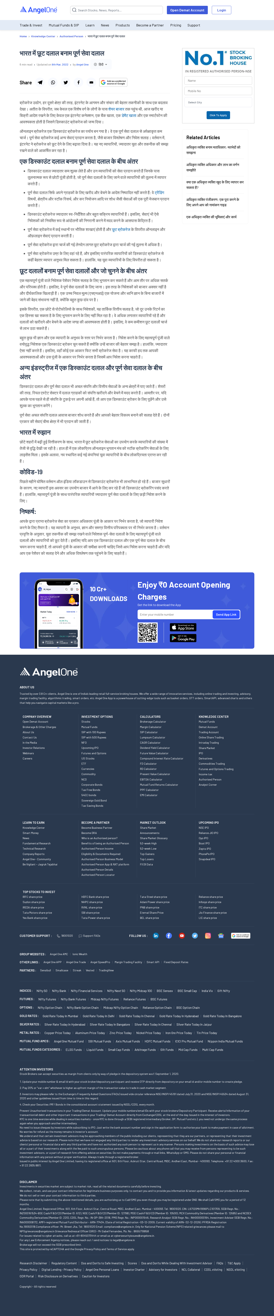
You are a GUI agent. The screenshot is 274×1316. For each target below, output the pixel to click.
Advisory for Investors (163, 1269)
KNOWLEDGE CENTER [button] (213, 716)
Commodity (88, 774)
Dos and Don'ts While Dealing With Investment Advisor (176, 1263)
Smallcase (62, 970)
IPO (201, 753)
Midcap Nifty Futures (105, 999)
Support (194, 25)
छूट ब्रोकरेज (121, 229)
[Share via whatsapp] (53, 82)
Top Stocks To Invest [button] (39, 892)
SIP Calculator (149, 732)
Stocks (85, 721)
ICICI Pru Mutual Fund (189, 1041)
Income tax (205, 774)
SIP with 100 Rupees (93, 732)
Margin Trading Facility (128, 962)
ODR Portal (27, 1276)
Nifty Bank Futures (73, 999)
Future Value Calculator (154, 753)
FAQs (219, 1263)
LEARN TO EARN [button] (34, 822)
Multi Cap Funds (212, 1049)
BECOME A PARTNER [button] (95, 822)
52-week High (148, 843)
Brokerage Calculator (153, 721)
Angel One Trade (76, 962)
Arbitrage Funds (145, 1049)
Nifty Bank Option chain (83, 1007)
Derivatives (205, 758)
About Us (28, 732)
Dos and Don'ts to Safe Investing (102, 1263)
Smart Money (31, 833)
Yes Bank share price (35, 917)
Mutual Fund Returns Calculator (159, 784)
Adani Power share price (154, 902)
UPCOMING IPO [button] (209, 822)
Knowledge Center (34, 827)
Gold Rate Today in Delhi (99, 1016)
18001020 (67, 935)
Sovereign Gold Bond (94, 800)
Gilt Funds (167, 1049)
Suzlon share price (34, 902)
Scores (132, 1263)
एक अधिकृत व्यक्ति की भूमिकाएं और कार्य (211, 217)
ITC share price (208, 907)
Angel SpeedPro (100, 962)
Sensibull (45, 970)
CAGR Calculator (150, 742)
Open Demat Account (187, 10)
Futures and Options (93, 753)
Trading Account (209, 732)
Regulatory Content (64, 1263)
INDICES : (26, 990)
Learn (89, 25)
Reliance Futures (134, 999)
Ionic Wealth (80, 954)
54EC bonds (88, 795)
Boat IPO (204, 843)
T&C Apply (234, 1263)
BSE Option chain (188, 1007)
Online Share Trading (211, 737)
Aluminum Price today (90, 1033)
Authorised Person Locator (98, 874)
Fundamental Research (37, 843)
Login (221, 10)
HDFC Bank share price (95, 896)
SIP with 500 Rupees (93, 737)
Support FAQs (91, 935)
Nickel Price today (148, 1033)
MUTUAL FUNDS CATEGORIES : (41, 1049)
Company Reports (34, 854)
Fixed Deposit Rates (176, 962)
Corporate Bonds (91, 784)
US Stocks (87, 758)
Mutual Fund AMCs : (35, 1041)
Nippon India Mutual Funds (225, 1041)
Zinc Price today (121, 1033)
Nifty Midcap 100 (141, 991)
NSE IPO (204, 827)
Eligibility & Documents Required (100, 854)
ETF (83, 763)
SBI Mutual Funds (99, 1041)
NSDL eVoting (235, 1269)
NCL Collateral (191, 1269)
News (105, 25)
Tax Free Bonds (90, 789)
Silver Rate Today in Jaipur (194, 1024)
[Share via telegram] (40, 82)
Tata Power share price (95, 917)
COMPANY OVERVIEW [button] (37, 716)
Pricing (175, 25)
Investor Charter (134, 1269)
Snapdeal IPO (207, 859)
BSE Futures (158, 999)
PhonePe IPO (206, 854)
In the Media (30, 742)
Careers (27, 758)
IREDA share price (33, 907)
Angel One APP (53, 962)
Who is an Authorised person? (99, 838)
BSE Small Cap (187, 991)
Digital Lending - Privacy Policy (61, 1269)
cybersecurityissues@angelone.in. (134, 1235)
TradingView (106, 970)
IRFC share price (32, 896)
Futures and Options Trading (216, 769)
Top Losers (147, 859)
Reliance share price (211, 896)
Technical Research (34, 848)
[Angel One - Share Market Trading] (39, 10)
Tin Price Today (207, 1033)
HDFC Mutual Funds (157, 1041)
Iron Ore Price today (178, 1033)
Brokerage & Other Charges (39, 727)
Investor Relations (34, 747)
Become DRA (89, 833)
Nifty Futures (47, 999)
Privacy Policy (92, 1249)
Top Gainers (147, 854)
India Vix (207, 991)
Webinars (28, 753)
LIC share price (208, 917)
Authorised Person (210, 779)
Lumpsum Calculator (152, 737)
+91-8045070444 (85, 1235)
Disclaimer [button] (28, 1182)
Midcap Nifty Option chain (120, 1007)
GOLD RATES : (29, 1016)
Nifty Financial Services (86, 991)
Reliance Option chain (157, 1007)
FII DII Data (146, 864)
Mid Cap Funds (188, 1049)
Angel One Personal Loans (102, 1269)
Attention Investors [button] (36, 1069)
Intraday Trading (209, 742)
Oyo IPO (203, 838)
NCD (84, 779)
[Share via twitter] (65, 82)
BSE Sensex (165, 991)
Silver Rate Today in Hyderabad (65, 1024)
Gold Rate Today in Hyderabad (179, 1016)
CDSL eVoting (213, 1269)
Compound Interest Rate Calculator (161, 758)
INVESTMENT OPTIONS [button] (97, 716)
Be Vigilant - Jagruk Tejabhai (40, 864)
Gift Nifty (223, 991)
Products (123, 25)
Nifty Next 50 (116, 991)
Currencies (87, 768)
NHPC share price (92, 902)
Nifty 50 (42, 991)
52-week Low (148, 848)
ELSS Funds (74, 1049)
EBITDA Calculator (151, 779)
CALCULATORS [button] (150, 716)
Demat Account (208, 727)
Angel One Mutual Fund (69, 1041)
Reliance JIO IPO (208, 833)
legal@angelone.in (124, 1240)
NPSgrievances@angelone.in (37, 1231)
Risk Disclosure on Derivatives (58, 1276)
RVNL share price (91, 907)
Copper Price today (58, 1033)
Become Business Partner (96, 827)
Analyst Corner (208, 784)
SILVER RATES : (30, 1024)
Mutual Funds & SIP (64, 25)
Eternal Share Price (151, 912)
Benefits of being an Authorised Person (105, 843)
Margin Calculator (150, 727)
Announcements (149, 833)
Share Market (207, 748)
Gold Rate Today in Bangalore (222, 1016)
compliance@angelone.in (119, 1226)
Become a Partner (150, 25)
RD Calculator (148, 768)
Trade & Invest (31, 25)
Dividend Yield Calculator (155, 747)
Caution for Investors (96, 1276)
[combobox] (101, 64)
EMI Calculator (148, 795)
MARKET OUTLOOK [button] (153, 822)
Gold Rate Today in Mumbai (60, 1016)
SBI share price (90, 912)
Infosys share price (210, 902)
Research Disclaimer (33, 1263)
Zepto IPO (205, 848)
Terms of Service (117, 1249)
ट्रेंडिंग (159, 192)
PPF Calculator (149, 789)
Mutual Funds (89, 727)
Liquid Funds (95, 1049)
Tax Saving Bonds (92, 805)
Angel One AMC (59, 954)
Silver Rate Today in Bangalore (110, 1024)
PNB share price (149, 907)
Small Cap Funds (119, 1049)
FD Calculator (148, 763)
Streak (77, 970)
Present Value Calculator (155, 774)
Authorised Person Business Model (102, 859)
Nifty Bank (59, 991)
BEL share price (149, 917)
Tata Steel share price (153, 896)
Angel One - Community (37, 859)
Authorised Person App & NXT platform (105, 864)
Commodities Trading (212, 763)
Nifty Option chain (50, 1007)
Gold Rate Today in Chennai (137, 1016)
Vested (90, 970)
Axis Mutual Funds (128, 1041)
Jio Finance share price (213, 912)
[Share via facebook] (78, 82)
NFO (84, 742)
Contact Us (30, 737)
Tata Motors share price (37, 912)
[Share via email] (91, 82)
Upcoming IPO (89, 747)
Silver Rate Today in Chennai (153, 1024)
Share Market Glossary (153, 838)
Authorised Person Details (97, 869)
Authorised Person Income (97, 848)
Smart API (153, 962)
